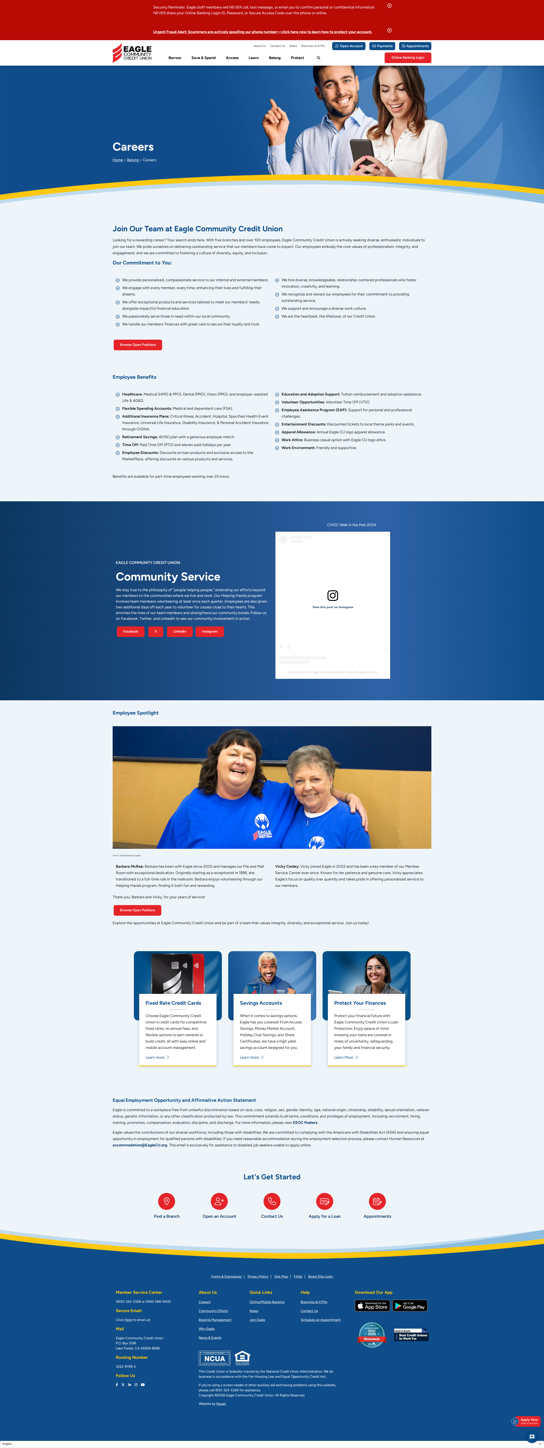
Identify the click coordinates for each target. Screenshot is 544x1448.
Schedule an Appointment (321, 1320)
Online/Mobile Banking (267, 1302)
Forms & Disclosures (226, 1276)
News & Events (210, 1338)
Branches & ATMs (313, 46)
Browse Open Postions (137, 910)
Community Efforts (213, 1311)
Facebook (130, 631)
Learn (254, 58)
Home (118, 160)
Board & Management (215, 1320)
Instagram (210, 631)
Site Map (281, 1276)
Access (232, 58)
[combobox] (272, 1444)
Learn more (155, 1058)
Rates (293, 46)
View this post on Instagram (333, 607)
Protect (297, 58)
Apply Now (529, 1421)
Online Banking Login (408, 57)
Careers (204, 1302)
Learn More (343, 1058)
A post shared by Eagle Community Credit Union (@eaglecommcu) (333, 672)
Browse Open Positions (138, 345)
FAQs (298, 1276)
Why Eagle (207, 1329)
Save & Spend (203, 58)
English (7, 1444)
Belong (275, 58)
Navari (221, 1404)
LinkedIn (179, 631)
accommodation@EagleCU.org (140, 1145)
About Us (260, 46)
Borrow (175, 58)
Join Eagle (257, 1320)
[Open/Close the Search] (318, 58)
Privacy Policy (258, 1276)
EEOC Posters (305, 1123)
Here (128, 1320)
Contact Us (277, 46)
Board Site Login (320, 1276)
